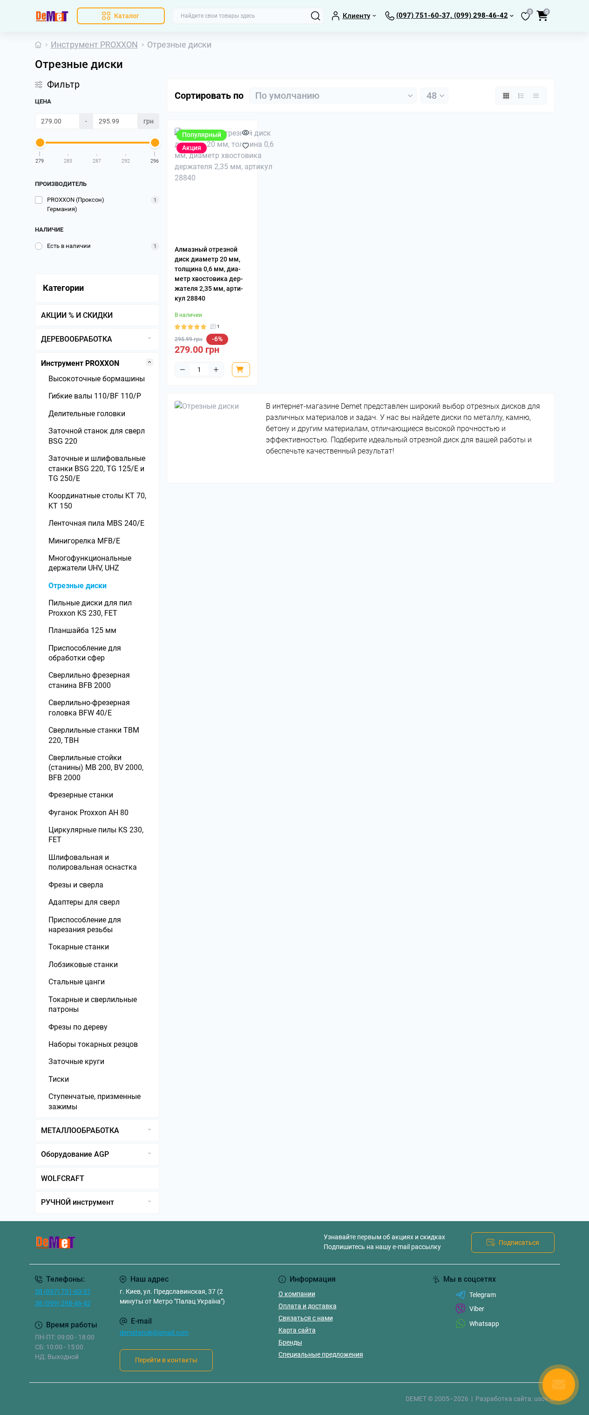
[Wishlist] (245, 145)
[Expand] (149, 338)
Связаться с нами (305, 1318)
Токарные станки (78, 946)
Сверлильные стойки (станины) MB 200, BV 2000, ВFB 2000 (95, 767)
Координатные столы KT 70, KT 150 (97, 500)
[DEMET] (162, 1242)
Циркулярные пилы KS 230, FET (95, 834)
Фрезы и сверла (75, 884)
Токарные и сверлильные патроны (92, 1004)
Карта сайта (297, 1330)
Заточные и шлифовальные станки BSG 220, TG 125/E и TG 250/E (96, 468)
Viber (476, 1308)
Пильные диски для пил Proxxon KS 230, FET (90, 607)
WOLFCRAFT (62, 1178)
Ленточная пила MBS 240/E (96, 523)
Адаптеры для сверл (84, 902)
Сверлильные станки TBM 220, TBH (93, 735)
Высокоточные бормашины (96, 378)
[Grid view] (506, 95)
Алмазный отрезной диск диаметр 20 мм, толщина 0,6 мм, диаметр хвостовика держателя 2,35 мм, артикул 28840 (209, 274)
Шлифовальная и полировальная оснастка (92, 862)
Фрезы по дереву (78, 1027)
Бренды (290, 1342)
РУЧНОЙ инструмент (77, 1202)
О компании (296, 1294)
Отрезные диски (77, 585)
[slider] (40, 142)
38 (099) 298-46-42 (63, 1303)
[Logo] (52, 15)
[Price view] (536, 95)
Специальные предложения (320, 1354)
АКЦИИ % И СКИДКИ (77, 315)
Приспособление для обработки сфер (84, 653)
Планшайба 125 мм (82, 630)
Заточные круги (76, 1061)
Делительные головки (86, 413)
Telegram (482, 1294)
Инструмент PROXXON (94, 44)
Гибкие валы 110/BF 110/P (94, 396)
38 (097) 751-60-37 (63, 1291)
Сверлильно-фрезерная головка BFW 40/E (89, 707)
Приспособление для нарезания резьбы (84, 924)
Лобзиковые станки (83, 964)
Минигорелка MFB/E (84, 540)
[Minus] (182, 369)
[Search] (315, 16)
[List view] (521, 95)
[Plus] (216, 369)
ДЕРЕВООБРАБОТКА (76, 339)
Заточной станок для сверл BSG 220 (96, 435)
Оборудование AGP (75, 1154)
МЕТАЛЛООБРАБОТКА (80, 1130)
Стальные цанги (76, 981)
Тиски (58, 1079)
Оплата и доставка (307, 1306)
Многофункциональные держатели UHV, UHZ (89, 563)
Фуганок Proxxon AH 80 (88, 812)
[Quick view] (245, 132)
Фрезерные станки (80, 794)
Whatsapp (484, 1323)
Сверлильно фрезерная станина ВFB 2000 (89, 680)
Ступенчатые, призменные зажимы (94, 1101)
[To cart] (241, 369)
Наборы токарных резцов (93, 1044)
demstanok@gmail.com (154, 1332)
